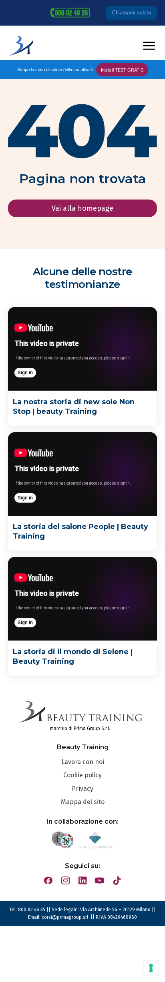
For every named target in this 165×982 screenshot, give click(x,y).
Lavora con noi (82, 762)
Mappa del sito (83, 802)
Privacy (82, 788)
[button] (149, 46)
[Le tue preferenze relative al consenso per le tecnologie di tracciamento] (151, 968)
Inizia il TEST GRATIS (122, 70)
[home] (21, 46)
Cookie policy (82, 775)
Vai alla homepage (82, 208)
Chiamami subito (131, 13)
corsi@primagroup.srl (65, 917)
